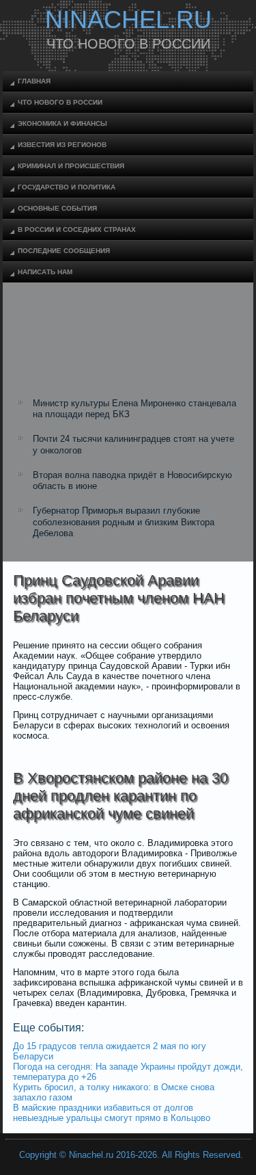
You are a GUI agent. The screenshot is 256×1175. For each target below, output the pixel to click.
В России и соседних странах (77, 229)
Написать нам (45, 272)
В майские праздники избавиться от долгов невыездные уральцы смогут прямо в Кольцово (111, 1113)
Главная (34, 81)
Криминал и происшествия (71, 166)
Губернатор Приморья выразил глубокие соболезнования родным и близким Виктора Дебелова (123, 521)
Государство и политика (66, 187)
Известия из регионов (62, 144)
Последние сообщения (64, 250)
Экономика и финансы (62, 123)
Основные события (57, 208)
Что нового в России (60, 102)
